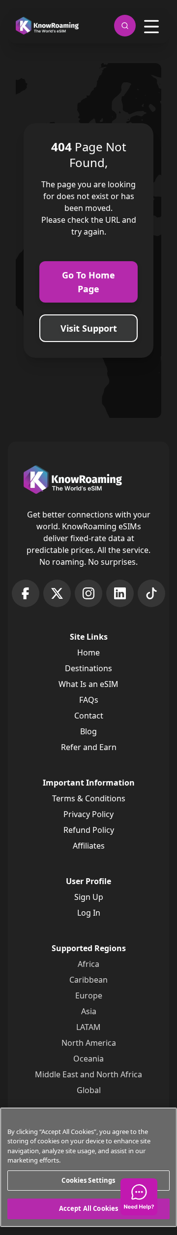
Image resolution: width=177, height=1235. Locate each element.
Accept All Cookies (88, 1208)
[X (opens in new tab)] (57, 593)
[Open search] (125, 25)
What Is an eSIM (88, 684)
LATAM (88, 1027)
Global (89, 1090)
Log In (88, 912)
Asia (88, 1011)
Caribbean (88, 979)
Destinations (88, 668)
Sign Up (88, 897)
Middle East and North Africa (88, 1074)
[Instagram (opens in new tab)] (88, 593)
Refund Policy (88, 829)
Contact (88, 715)
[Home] (47, 26)
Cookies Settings (88, 1180)
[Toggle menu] (151, 26)
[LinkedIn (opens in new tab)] (120, 593)
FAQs (88, 699)
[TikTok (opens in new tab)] (151, 593)
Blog (88, 731)
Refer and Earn (89, 747)
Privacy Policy (88, 814)
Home (88, 652)
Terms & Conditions (88, 798)
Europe (88, 995)
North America (88, 1042)
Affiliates (89, 845)
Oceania (88, 1058)
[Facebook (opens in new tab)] (25, 593)
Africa (88, 964)
